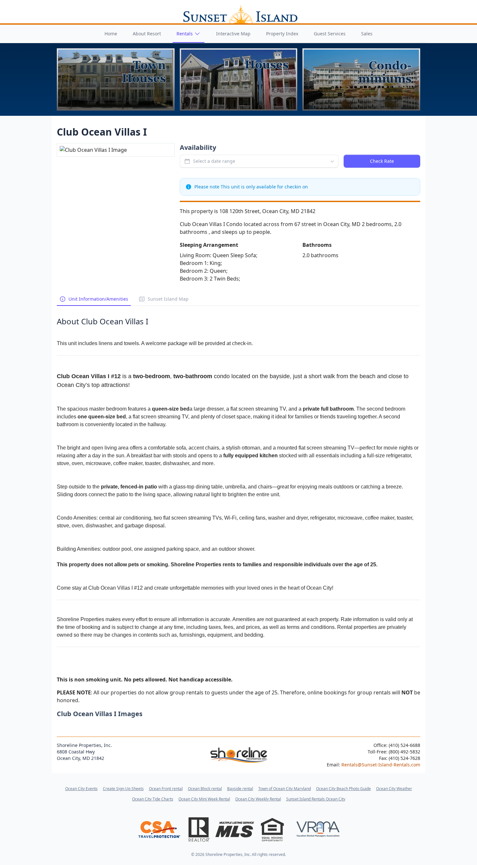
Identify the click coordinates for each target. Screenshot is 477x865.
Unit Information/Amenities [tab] (98, 299)
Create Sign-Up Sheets (123, 788)
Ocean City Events (81, 788)
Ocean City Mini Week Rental (204, 799)
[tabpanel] (238, 505)
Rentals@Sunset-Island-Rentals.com (380, 765)
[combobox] (259, 161)
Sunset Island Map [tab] (168, 299)
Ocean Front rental (166, 788)
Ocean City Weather (394, 788)
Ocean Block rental (205, 788)
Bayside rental (240, 788)
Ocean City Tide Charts (152, 799)
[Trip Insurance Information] (159, 829)
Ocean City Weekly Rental (258, 799)
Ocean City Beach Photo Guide (343, 788)
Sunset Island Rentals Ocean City (315, 799)
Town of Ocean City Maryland (284, 788)
